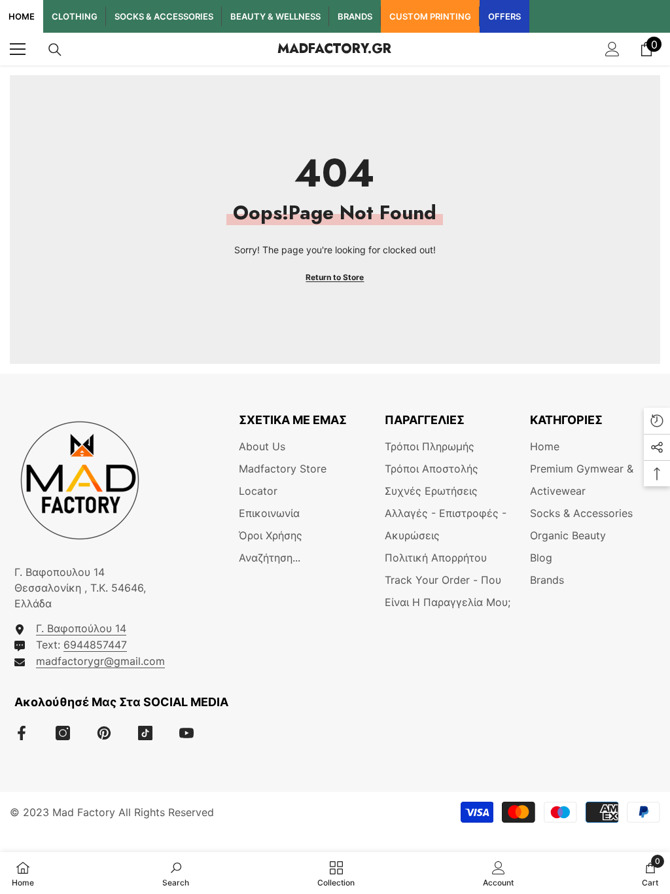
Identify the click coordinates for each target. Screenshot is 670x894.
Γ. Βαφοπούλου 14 (81, 628)
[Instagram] (63, 733)
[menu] (18, 49)
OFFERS (504, 16)
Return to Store (335, 277)
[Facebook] (21, 733)
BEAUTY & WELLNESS (275, 16)
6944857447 (95, 644)
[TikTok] (145, 733)
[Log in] (612, 49)
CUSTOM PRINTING (430, 16)
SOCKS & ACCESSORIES (164, 16)
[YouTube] (186, 733)
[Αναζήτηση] (55, 50)
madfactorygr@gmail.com (100, 661)
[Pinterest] (104, 733)
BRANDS (355, 16)
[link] (175, 873)
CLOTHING (74, 16)
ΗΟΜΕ (22, 16)
